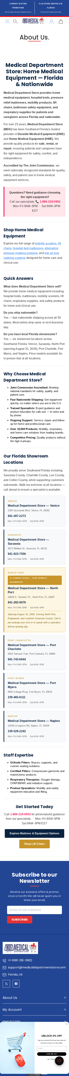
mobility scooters (45, 243)
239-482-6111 (16, 697)
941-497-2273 (17, 515)
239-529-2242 (17, 731)
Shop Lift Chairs (34, 843)
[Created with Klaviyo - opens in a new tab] (34, 1075)
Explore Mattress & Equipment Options (34, 833)
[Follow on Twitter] (6, 983)
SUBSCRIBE (20, 920)
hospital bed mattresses (28, 248)
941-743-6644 (17, 659)
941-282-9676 (17, 602)
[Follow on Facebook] (16, 983)
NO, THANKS (52, 1059)
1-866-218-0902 (20, 814)
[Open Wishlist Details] (59, 1060)
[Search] (15, 21)
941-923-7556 (17, 553)
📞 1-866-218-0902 (47, 201)
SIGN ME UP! (51, 1054)
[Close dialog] (66, 1024)
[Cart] (61, 21)
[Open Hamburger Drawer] (7, 21)
